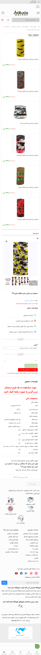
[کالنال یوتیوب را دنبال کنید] (16, 574)
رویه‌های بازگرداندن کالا (32, 540)
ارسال (4, 583)
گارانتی (35, 345)
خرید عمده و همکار (33, 561)
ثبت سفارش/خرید (13, 549)
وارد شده (21, 470)
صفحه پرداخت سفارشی (12, 552)
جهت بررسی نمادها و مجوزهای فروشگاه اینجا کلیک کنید (20, 602)
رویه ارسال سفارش (13, 537)
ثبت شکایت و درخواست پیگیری (31, 556)
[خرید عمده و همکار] (20, 633)
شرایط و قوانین (14, 543)
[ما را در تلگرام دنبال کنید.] (26, 574)
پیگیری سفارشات (33, 546)
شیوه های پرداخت (13, 540)
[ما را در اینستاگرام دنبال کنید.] (36, 574)
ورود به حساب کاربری (8, 19)
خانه (39, 27)
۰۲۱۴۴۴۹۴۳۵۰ (33, 3)
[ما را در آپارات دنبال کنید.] (31, 574)
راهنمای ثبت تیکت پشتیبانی (30, 534)
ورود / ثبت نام (34, 552)
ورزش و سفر (33, 27)
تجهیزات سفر (25, 27)
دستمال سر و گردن (15, 27)
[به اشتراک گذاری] (38, 238)
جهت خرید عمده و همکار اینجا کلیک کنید (27, 303)
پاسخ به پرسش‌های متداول (31, 537)
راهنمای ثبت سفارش (12, 534)
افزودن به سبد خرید (31, 366)
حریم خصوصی (34, 543)
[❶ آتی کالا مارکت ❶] (20, 12)
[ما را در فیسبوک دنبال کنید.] (21, 574)
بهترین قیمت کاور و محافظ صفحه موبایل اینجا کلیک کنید (22, 373)
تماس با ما (35, 549)
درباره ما (16, 546)
